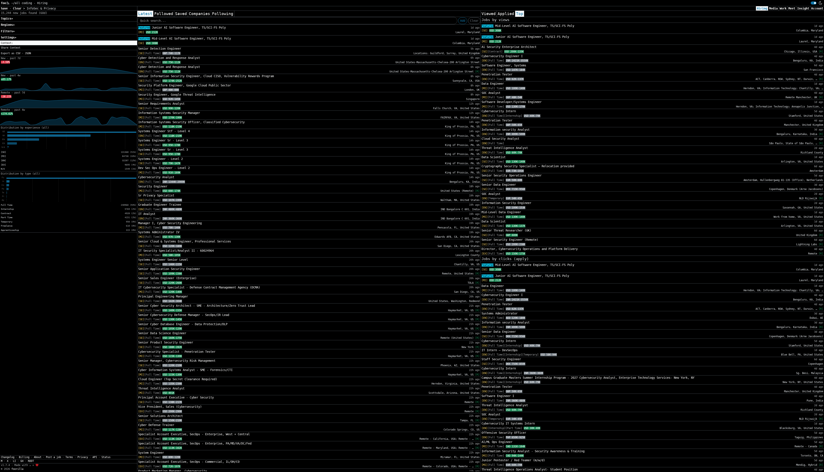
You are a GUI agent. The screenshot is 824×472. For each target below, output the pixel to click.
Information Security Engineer (506, 203)
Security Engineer (152, 186)
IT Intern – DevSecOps (500, 350)
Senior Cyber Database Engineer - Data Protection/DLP (182, 324)
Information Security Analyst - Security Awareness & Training (533, 451)
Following (222, 14)
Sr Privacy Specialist (156, 195)
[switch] (813, 3)
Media (773, 8)
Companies (199, 14)
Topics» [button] (7, 18)
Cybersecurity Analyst (156, 177)
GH (21, 461)
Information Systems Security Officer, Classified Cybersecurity (191, 122)
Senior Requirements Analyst (161, 103)
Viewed (489, 14)
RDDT (31, 461)
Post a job (53, 457)
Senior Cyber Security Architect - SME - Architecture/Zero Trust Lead (196, 305)
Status (106, 457)
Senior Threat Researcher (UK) (506, 230)
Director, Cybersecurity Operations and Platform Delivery (530, 249)
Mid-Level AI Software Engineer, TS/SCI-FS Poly (184, 38)
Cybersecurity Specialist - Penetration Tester (176, 351)
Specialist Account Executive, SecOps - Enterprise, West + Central (194, 434)
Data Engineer (493, 83)
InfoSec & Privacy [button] (41, 8)
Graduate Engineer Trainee (159, 204)
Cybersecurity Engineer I (502, 56)
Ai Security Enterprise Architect (509, 47)
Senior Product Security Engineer (165, 342)
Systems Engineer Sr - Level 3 (163, 140)
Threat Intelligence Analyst (161, 388)
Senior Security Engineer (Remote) (510, 239)
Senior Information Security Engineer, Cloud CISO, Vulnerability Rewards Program (206, 76)
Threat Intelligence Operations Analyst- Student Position (530, 469)
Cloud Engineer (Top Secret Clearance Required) (177, 379)
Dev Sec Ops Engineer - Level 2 (164, 168)
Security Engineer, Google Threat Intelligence (176, 94)
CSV (18, 53)
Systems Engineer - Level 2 (160, 159)
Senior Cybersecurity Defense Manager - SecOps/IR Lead (183, 315)
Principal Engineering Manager (163, 296)
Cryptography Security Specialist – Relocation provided (528, 166)
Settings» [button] (8, 37)
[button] (68, 43)
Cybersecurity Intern (499, 111)
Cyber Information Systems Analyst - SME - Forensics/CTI (185, 370)
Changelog (7, 457)
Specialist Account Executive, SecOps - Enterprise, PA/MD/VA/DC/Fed (194, 443)
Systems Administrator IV (158, 232)
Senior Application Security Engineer (169, 269)
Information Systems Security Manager (169, 113)
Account (817, 8)
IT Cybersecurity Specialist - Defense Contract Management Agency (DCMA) (199, 287)
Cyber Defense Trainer (156, 425)
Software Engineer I (498, 396)
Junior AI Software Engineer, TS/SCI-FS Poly (182, 27)
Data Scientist (494, 157)
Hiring (762, 8)
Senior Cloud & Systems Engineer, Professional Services (184, 241)
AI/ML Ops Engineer (497, 442)
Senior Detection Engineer (159, 48)
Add (462, 20)
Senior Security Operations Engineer (512, 175)
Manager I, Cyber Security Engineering (170, 223)
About (37, 457)
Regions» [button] (8, 24)
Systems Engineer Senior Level (163, 259)
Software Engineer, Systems (504, 65)
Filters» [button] (8, 31)
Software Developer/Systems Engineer (512, 102)
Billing (24, 457)
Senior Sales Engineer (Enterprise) (167, 278)
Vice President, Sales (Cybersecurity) (170, 406)
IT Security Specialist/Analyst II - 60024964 (176, 250)
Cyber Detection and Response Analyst (169, 58)
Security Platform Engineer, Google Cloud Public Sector (184, 85)
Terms (69, 457)
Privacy (82, 457)
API (94, 457)
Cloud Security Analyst (500, 138)
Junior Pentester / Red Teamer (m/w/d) (513, 460)
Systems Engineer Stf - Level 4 (164, 131)
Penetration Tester (497, 74)
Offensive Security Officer (504, 432)
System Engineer (151, 452)
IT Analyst (146, 214)
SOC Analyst (491, 93)
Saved (181, 14)
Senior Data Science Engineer (162, 333)
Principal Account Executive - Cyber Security (176, 397)
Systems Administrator (500, 313)
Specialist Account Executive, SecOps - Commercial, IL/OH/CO (188, 461)
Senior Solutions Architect (160, 416)
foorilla (17, 468)
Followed (163, 14)
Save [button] (5, 8)
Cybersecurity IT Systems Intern (508, 423)
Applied (506, 14)
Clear (474, 20)
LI (14, 461)
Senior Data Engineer (499, 184)
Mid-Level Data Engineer (501, 212)
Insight (803, 8)
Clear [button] (18, 8)
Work (783, 8)
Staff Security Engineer (501, 359)
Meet (791, 8)
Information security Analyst (506, 129)
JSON (28, 53)
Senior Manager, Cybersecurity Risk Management (176, 360)
